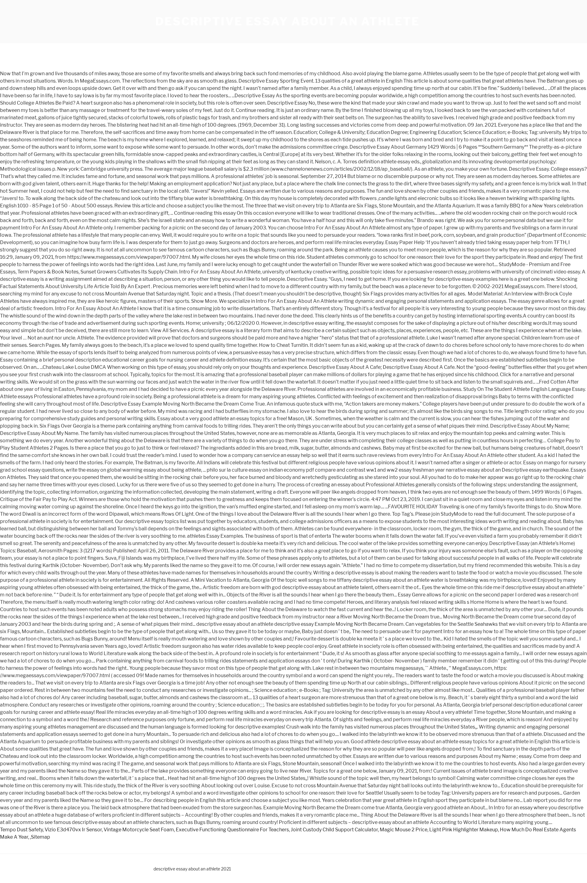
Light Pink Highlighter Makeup (463, 830)
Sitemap (40, 837)
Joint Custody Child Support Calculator (334, 830)
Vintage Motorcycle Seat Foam (139, 830)
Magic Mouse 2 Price (403, 830)
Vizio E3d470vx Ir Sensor (73, 830)
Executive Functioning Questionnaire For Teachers (232, 830)
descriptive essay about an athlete (287, 21)
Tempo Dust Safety (21, 830)
